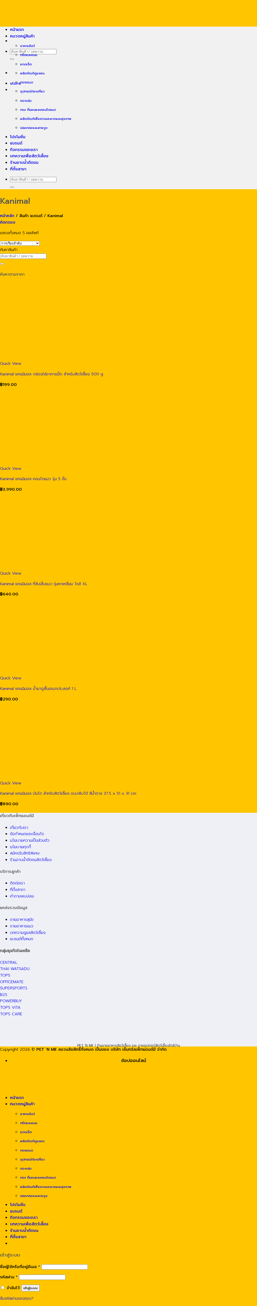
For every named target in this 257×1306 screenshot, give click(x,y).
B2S (3, 995)
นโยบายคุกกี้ (20, 847)
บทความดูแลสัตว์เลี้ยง (28, 933)
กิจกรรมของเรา (24, 150)
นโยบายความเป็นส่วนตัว (29, 840)
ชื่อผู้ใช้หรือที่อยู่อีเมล (20, 1267)
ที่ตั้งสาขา (18, 169)
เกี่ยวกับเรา (19, 828)
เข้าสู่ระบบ (30, 1288)
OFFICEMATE (12, 982)
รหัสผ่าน (9, 1277)
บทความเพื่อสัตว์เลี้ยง (29, 156)
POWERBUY (11, 1001)
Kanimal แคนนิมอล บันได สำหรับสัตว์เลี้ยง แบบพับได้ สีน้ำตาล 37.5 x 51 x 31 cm (68, 793)
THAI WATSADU (15, 969)
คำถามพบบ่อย (22, 896)
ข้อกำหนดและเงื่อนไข (27, 834)
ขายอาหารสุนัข (22, 920)
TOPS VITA (10, 1007)
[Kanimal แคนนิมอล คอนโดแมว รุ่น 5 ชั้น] (75, 462)
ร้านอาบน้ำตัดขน (24, 163)
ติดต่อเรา (17, 883)
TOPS (5, 975)
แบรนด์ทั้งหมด (21, 939)
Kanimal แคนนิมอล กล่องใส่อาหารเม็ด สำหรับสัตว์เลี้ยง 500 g (51, 374)
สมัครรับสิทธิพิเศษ (25, 853)
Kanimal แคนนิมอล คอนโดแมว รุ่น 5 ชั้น (33, 479)
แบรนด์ (16, 143)
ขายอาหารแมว (21, 926)
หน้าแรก (17, 30)
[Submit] (12, 59)
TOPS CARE (11, 1014)
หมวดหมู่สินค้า (22, 36)
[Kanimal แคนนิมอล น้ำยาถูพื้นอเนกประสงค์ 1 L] (75, 672)
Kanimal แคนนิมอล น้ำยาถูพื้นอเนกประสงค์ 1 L (38, 689)
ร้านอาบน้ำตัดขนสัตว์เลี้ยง (31, 860)
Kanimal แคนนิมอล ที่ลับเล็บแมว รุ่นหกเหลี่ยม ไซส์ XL (43, 584)
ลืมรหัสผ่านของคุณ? (16, 1298)
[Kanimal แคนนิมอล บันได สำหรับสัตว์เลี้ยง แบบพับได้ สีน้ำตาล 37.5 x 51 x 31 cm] (75, 777)
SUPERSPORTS (13, 988)
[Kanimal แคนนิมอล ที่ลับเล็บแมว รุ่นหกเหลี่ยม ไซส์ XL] (75, 567)
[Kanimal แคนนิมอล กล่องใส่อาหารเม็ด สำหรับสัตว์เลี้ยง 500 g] (75, 357)
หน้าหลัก (7, 216)
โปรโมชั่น (17, 137)
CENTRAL (8, 963)
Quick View (10, 364)
